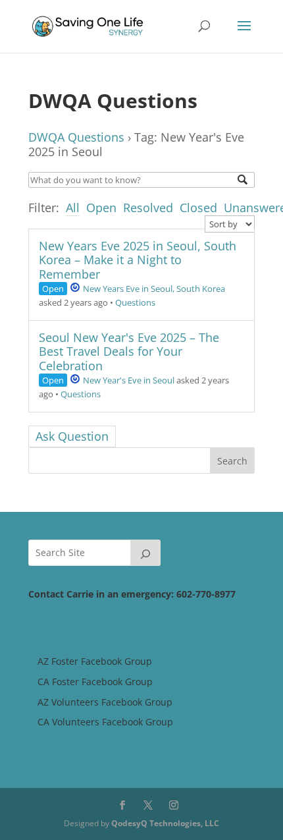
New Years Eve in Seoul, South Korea (154, 288)
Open (101, 207)
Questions (135, 302)
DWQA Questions (76, 137)
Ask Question (72, 436)
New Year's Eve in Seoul (128, 380)
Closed (198, 207)
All (73, 207)
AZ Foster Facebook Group (95, 661)
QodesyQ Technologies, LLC (165, 823)
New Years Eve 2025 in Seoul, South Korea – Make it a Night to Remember (137, 260)
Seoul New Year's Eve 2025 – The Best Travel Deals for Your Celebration (129, 351)
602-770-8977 (206, 594)
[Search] (145, 553)
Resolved (148, 207)
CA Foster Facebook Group (95, 681)
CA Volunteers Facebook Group (105, 721)
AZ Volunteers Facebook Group (105, 702)
